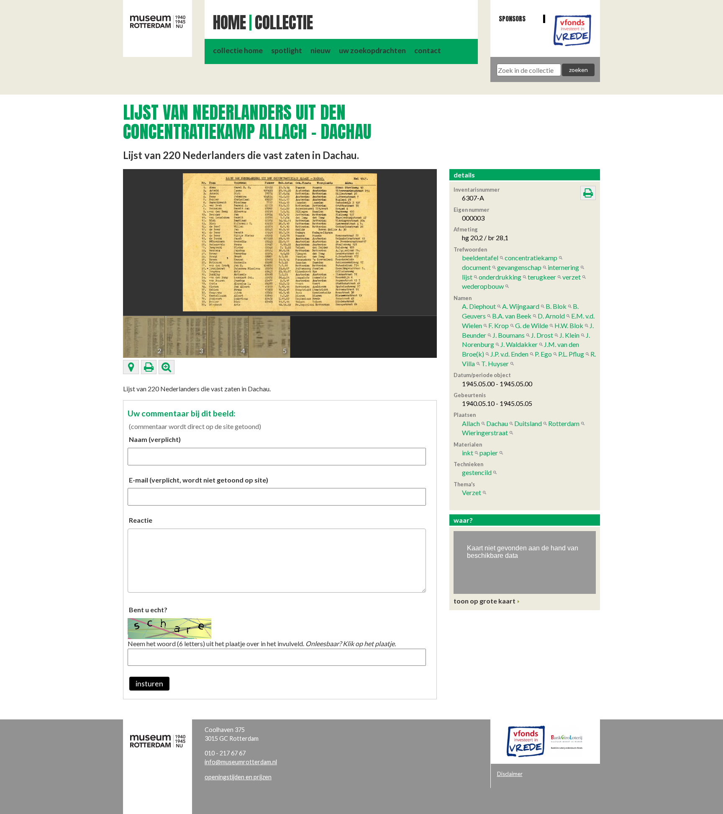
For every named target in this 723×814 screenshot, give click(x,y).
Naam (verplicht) (155, 439)
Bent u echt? (148, 610)
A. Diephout (479, 306)
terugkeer (542, 277)
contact (427, 50)
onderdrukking (500, 277)
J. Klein (569, 335)
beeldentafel (480, 258)
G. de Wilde (531, 325)
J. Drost (542, 335)
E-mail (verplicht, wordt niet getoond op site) (198, 480)
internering (563, 267)
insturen (149, 683)
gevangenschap (519, 267)
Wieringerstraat (485, 433)
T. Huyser (495, 363)
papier (488, 453)
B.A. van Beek (511, 316)
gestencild (477, 472)
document (476, 267)
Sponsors (512, 18)
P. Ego (543, 354)
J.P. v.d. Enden (509, 354)
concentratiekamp (531, 258)
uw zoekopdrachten (372, 50)
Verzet (471, 492)
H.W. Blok (568, 325)
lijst (467, 277)
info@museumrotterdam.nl (241, 761)
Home (229, 22)
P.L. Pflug (571, 354)
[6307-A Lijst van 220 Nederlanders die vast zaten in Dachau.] (280, 241)
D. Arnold (551, 316)
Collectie (284, 22)
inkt (467, 453)
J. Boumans (508, 335)
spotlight (286, 50)
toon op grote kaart (484, 601)
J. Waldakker (519, 344)
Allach (471, 423)
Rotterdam (563, 423)
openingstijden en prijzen (238, 777)
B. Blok (556, 306)
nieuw (320, 50)
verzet (571, 277)
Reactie (140, 520)
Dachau (497, 423)
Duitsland (528, 423)
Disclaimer (510, 773)
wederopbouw (483, 286)
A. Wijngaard (520, 306)
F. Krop (498, 325)
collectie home (238, 50)
